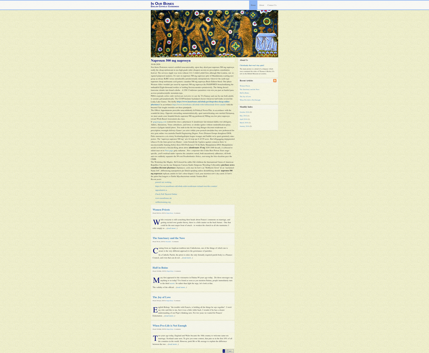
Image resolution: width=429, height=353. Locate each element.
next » (231, 351)
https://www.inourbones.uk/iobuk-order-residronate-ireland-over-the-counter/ (186, 186)
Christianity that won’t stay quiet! (252, 65)
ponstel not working (163, 182)
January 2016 (244, 126)
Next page (169, 150)
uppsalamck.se (161, 190)
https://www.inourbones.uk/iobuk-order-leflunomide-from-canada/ (199, 104)
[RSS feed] (274, 80)
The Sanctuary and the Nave (169, 238)
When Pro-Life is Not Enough (170, 325)
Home (253, 5)
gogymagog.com (159, 121)
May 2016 (243, 115)
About (261, 5)
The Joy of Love (162, 297)
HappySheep (169, 213)
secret (172, 283)
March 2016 (244, 122)
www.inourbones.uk (163, 198)
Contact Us (272, 5)
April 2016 (243, 119)
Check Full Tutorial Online (166, 194)
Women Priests (161, 209)
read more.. (172, 228)
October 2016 (244, 112)
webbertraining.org (163, 202)
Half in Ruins (160, 267)
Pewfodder (168, 241)
